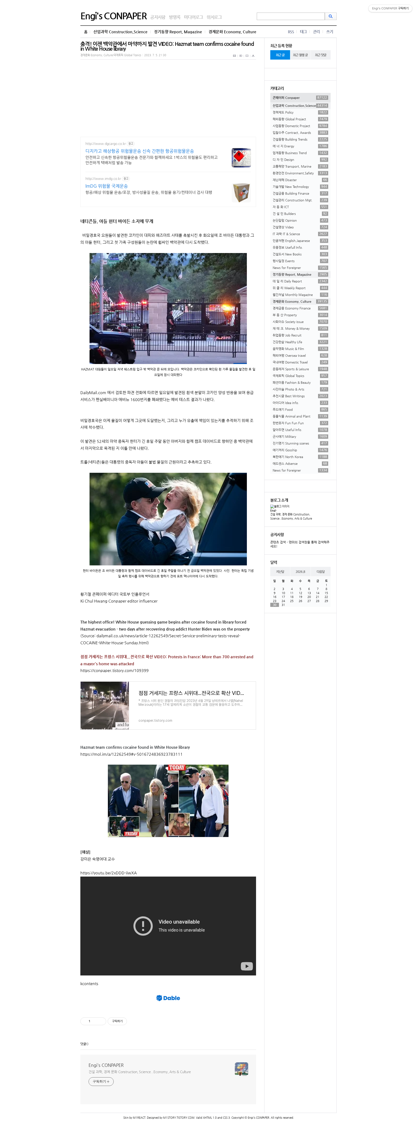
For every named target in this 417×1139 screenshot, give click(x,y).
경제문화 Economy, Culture (232, 31)
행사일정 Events (300, 261)
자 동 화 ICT (300, 207)
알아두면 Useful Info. (300, 430)
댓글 (83, 1044)
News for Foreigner (300, 267)
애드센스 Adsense (300, 463)
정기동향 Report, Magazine (178, 31)
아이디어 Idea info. (300, 403)
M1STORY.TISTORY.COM (179, 1117)
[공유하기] (95, 1021)
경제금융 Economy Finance (300, 308)
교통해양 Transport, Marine (300, 166)
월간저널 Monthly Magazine (300, 294)
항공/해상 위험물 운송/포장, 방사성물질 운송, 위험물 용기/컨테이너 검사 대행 (148, 192)
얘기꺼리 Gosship (300, 450)
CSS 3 (226, 1117)
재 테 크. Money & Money (300, 328)
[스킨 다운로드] (253, 58)
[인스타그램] (247, 58)
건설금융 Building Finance (300, 193)
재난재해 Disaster (300, 180)
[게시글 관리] (101, 1021)
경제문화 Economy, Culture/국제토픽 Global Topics (110, 55)
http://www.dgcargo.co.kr (105, 143)
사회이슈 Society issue (300, 321)
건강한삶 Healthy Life (300, 342)
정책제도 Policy (300, 112)
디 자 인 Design (300, 159)
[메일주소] (235, 58)
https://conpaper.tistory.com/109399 (114, 670)
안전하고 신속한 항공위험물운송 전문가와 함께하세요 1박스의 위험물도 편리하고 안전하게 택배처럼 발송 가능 (151, 160)
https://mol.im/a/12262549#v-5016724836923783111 (131, 754)
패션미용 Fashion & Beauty (300, 382)
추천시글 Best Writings (300, 396)
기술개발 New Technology (300, 186)
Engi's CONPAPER (113, 15)
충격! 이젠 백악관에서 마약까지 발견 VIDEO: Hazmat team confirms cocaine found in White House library (167, 46)
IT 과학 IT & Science (300, 234)
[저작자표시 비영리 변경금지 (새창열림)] (133, 1021)
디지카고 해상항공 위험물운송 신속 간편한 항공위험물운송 (139, 150)
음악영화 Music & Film (300, 348)
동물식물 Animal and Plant (300, 416)
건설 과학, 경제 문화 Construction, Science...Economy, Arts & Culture (140, 1072)
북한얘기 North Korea (300, 457)
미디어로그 (193, 17)
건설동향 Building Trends (300, 139)
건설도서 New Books (300, 254)
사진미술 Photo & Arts (300, 389)
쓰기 (329, 31)
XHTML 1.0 (210, 1117)
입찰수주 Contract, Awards (300, 132)
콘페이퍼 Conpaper (300, 97)
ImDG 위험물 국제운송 (106, 185)
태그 (303, 31)
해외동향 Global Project (300, 119)
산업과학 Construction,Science (120, 31)
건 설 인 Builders (300, 213)
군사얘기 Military (300, 436)
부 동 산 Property (300, 315)
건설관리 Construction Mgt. (300, 200)
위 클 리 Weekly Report (300, 288)
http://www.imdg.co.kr (103, 178)
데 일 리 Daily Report (300, 281)
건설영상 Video (300, 227)
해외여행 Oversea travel (300, 355)
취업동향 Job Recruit (300, 335)
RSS (291, 31)
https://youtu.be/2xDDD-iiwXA (108, 873)
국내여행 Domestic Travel (300, 362)
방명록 (174, 17)
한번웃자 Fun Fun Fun (300, 423)
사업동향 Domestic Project (300, 126)
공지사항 (157, 17)
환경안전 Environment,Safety (300, 173)
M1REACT (139, 1117)
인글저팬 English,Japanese (300, 240)
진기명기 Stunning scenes (300, 443)
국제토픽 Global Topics (300, 375)
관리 (316, 31)
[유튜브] (241, 58)
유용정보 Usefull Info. (300, 247)
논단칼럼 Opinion (300, 220)
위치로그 (214, 17)
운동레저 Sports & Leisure (300, 369)
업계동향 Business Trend (300, 153)
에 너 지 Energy (300, 146)
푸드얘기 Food (300, 409)
